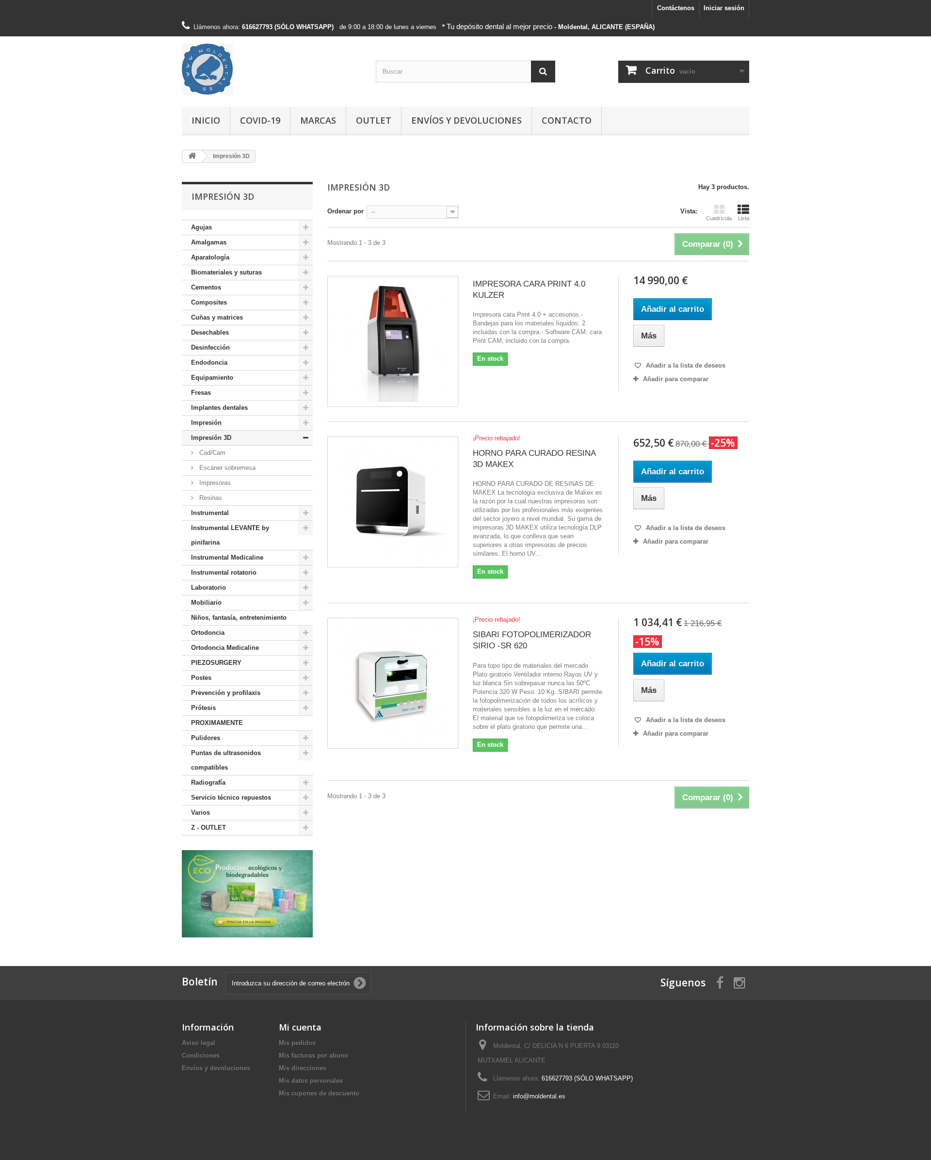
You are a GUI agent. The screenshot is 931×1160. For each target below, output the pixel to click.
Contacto (567, 120)
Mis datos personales (311, 1080)
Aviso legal (198, 1043)
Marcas (318, 120)
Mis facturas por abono (313, 1055)
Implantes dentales (219, 407)
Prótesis (203, 707)
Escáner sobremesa (226, 467)
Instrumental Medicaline (227, 557)
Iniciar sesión (724, 8)
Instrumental (210, 512)
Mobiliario (206, 602)
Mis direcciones (302, 1068)
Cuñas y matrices (217, 317)
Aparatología (210, 257)
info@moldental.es (539, 1096)
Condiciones (201, 1055)
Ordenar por (345, 211)
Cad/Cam (211, 452)
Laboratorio (208, 587)
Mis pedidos (297, 1043)
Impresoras (214, 482)
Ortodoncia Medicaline (225, 647)
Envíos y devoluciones (466, 120)
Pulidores (205, 737)
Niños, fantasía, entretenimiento (239, 617)
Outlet (373, 120)
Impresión (206, 422)
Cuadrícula (719, 218)
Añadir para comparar (675, 379)
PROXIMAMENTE (217, 722)
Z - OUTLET (208, 827)
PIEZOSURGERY (216, 662)
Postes (201, 677)
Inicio (206, 120)
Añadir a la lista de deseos (684, 365)
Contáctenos (675, 8)
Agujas (201, 227)
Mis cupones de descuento (319, 1093)
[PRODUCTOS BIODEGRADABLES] (247, 893)
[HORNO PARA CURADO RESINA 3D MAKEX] (392, 502)
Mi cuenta (300, 1027)
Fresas (201, 392)
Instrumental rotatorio (224, 572)
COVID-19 (260, 120)
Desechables (210, 332)
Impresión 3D (211, 437)
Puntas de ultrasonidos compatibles (226, 760)
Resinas (209, 497)
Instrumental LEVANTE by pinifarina (230, 535)
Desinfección (210, 347)
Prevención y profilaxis (225, 692)
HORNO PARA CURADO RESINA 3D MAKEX (534, 459)
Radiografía (208, 782)
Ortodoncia (208, 632)
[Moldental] (271, 69)
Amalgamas (208, 242)
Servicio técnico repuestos (231, 797)
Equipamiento (212, 377)
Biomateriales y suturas (226, 272)
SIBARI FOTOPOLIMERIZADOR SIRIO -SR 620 (532, 640)
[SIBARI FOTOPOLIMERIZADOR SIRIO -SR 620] (392, 683)
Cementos (206, 287)
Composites (209, 302)
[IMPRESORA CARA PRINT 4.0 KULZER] (392, 341)
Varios (200, 812)
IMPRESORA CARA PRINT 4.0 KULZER (529, 289)
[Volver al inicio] (192, 156)
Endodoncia (209, 362)
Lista (743, 218)
